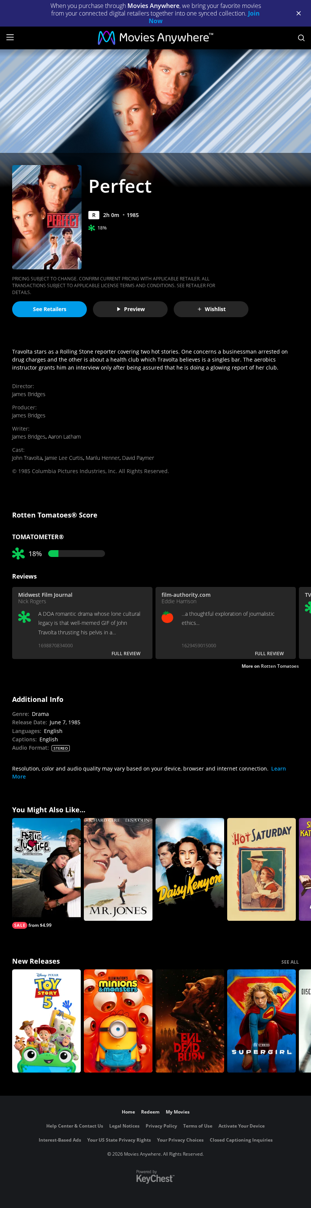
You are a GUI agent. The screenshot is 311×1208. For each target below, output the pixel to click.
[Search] (301, 37)
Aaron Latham (64, 436)
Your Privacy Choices (180, 1140)
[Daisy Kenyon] (190, 869)
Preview (134, 309)
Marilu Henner (102, 457)
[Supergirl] (261, 1021)
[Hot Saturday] (261, 869)
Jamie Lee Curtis (64, 457)
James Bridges (29, 394)
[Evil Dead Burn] (190, 1021)
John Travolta (27, 457)
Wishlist (215, 309)
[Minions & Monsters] (118, 1021)
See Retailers (49, 309)
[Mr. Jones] (118, 869)
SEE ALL (290, 962)
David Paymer (138, 457)
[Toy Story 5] (46, 1021)
